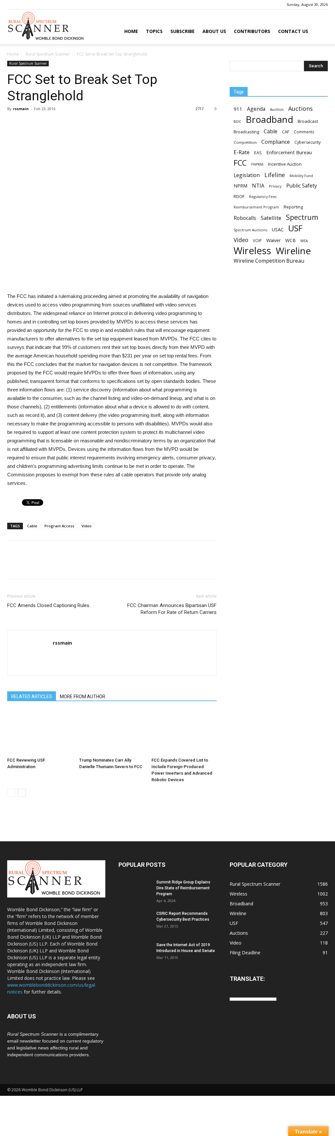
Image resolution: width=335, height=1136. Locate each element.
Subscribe (182, 31)
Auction (277, 109)
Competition (245, 142)
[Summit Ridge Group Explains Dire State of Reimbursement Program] (134, 890)
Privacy (275, 186)
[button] (320, 32)
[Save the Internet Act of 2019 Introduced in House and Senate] (134, 953)
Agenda (256, 109)
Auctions (300, 108)
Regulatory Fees (262, 196)
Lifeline (274, 174)
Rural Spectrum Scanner (48, 54)
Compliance (275, 142)
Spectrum (302, 217)
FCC (240, 162)
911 (238, 109)
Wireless (252, 250)
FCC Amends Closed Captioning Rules (48, 605)
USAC (278, 229)
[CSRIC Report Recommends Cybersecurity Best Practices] (134, 922)
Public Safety (301, 185)
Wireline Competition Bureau (269, 260)
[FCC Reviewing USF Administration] (39, 732)
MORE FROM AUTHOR (82, 696)
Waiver (273, 240)
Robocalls (245, 218)
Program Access (59, 525)
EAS (258, 153)
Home (131, 31)
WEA (304, 240)
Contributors (252, 31)
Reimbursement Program (256, 207)
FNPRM (257, 164)
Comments (304, 131)
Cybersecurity (307, 142)
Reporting (293, 207)
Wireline (293, 250)
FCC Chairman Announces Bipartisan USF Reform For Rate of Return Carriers (172, 608)
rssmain (21, 108)
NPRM (240, 186)
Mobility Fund (301, 175)
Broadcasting (246, 132)
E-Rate (242, 152)
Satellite (271, 217)
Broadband (269, 119)
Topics (154, 31)
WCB (290, 240)
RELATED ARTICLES (31, 696)
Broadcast (308, 121)
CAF (285, 132)
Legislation (247, 175)
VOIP (257, 240)
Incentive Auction (285, 164)
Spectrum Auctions (250, 229)
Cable (32, 525)
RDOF (239, 196)
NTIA (258, 185)
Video (86, 525)
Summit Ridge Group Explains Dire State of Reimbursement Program (183, 888)
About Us (214, 31)
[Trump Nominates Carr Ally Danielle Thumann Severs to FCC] (111, 732)
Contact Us (293, 31)
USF (295, 228)
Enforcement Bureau (289, 152)
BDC (237, 121)
